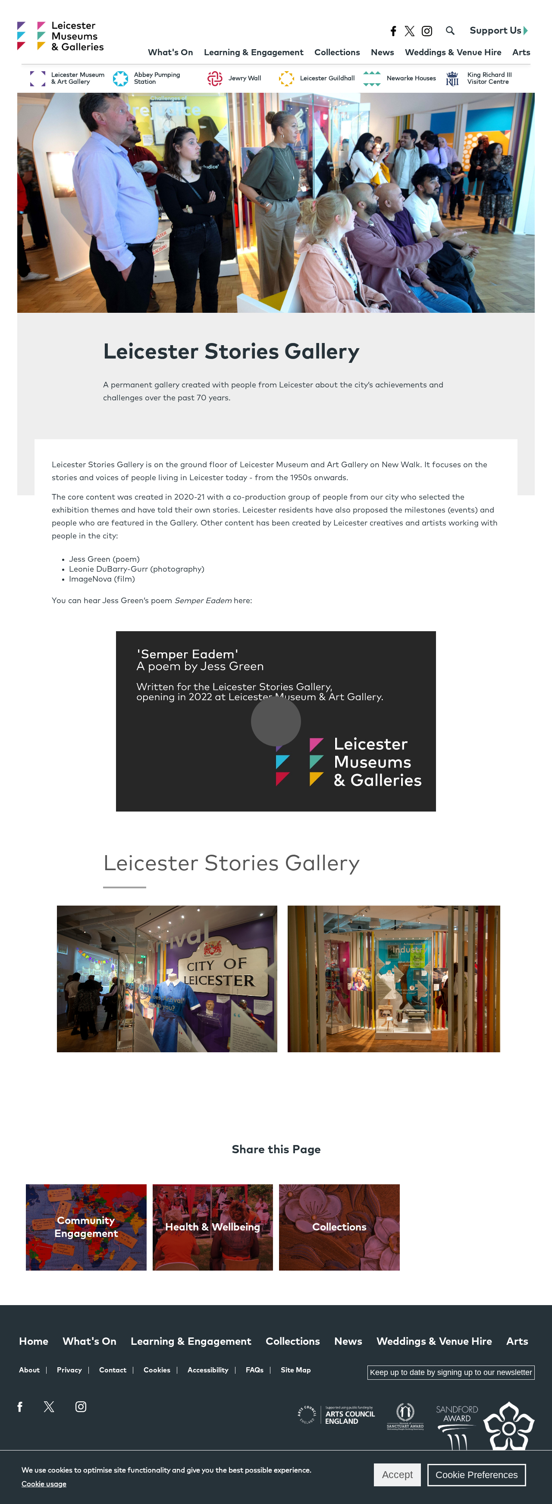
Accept (397, 1474)
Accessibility (208, 1370)
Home (33, 1342)
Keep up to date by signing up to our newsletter (451, 1372)
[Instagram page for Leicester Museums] (426, 30)
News (348, 1342)
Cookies (157, 1370)
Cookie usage (44, 1484)
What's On (89, 1342)
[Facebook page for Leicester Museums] (393, 30)
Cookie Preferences (477, 1474)
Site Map (296, 1370)
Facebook (20, 1406)
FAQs (254, 1370)
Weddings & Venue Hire (434, 1342)
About (29, 1370)
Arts (517, 1342)
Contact (112, 1370)
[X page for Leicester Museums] (409, 30)
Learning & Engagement (191, 1342)
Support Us (497, 31)
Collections (293, 1342)
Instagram (81, 1407)
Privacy (69, 1370)
